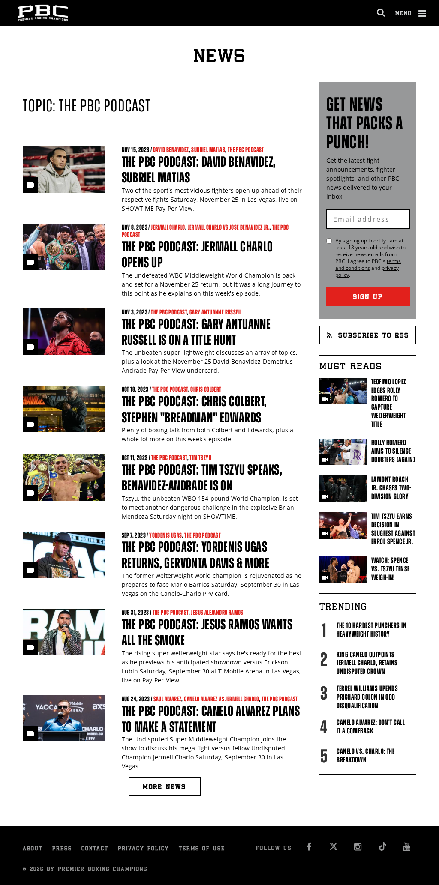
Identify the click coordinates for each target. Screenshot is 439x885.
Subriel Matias (208, 149)
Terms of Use (202, 849)
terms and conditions (368, 264)
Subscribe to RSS (373, 336)
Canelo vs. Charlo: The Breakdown (365, 755)
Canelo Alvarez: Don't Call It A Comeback (371, 726)
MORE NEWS (164, 787)
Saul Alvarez (167, 699)
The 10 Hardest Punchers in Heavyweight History (371, 629)
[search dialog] (381, 13)
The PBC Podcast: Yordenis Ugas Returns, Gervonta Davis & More (196, 555)
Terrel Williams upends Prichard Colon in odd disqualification (367, 697)
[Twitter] (333, 849)
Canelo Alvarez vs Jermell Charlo (221, 699)
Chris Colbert (205, 389)
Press (62, 849)
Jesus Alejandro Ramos (217, 612)
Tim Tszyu (200, 457)
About (33, 849)
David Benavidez (171, 149)
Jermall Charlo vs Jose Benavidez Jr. (229, 227)
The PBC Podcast (246, 149)
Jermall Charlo (168, 227)
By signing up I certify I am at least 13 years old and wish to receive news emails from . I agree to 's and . (370, 257)
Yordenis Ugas (165, 535)
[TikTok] (382, 849)
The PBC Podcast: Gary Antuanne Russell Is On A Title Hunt (196, 332)
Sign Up (368, 297)
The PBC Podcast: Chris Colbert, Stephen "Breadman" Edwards (194, 409)
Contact (94, 849)
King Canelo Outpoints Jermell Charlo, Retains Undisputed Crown (367, 663)
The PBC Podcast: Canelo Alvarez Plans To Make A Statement (211, 719)
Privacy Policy (143, 849)
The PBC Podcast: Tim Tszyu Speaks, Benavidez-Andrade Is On (202, 477)
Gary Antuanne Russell (215, 312)
